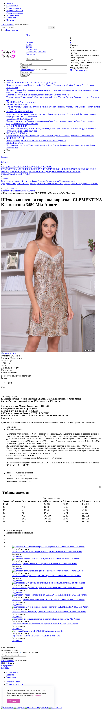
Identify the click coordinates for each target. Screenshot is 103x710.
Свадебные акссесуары (37, 121)
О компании (31, 52)
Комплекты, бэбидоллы (77, 114)
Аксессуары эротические (17, 114)
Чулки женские (13, 140)
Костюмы (75, 136)
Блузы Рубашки (30, 136)
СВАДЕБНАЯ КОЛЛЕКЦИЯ (18, 171)
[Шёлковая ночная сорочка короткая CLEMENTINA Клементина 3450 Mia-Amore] (48, 351)
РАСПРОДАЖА (13, 102)
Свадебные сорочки (84, 121)
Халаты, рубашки (14, 90)
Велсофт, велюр (81, 97)
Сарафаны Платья (14, 136)
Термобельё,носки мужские (68, 128)
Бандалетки (60, 140)
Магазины (11, 677)
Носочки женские (46, 140)
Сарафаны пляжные (32, 107)
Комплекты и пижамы (16, 85)
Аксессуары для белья (85, 145)
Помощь (5, 668)
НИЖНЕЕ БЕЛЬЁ (61, 171)
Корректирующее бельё (17, 145)
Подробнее (17, 556)
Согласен (13, 701)
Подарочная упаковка (88, 183)
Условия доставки (14, 684)
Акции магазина (12, 652)
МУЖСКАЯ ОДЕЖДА (42, 171)
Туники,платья (13, 97)
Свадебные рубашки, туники (61, 121)
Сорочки (10, 95)
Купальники (80, 107)
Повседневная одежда (45, 128)
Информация (7, 665)
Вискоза (49, 85)
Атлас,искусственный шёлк (54, 90)
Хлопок (77, 85)
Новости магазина (31, 652)
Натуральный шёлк (36, 85)
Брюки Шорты (45, 136)
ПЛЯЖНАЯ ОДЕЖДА (62, 169)
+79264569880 (7, 25)
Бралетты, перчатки (57, 114)
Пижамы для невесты (16, 121)
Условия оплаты (13, 682)
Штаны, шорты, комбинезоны (36, 183)
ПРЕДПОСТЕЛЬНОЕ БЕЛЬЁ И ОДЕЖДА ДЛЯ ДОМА (26, 169)
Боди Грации (53, 145)
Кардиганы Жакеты (61, 136)
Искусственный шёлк (63, 85)
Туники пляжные (14, 107)
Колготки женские (29, 140)
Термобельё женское (37, 145)
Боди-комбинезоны (38, 114)
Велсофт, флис (88, 85)
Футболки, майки (14, 131)
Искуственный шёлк (48, 97)
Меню (29, 35)
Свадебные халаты (15, 123)
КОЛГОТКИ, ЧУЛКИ (20, 174)
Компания (5, 663)
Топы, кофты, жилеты (68, 183)
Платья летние (93, 107)
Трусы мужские (88, 128)
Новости (42, 52)
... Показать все (18, 92)
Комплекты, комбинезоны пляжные (58, 107)
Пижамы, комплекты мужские (20, 128)
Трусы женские (67, 145)
